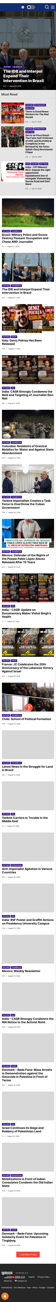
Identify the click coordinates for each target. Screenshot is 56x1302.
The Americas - (20, 1287)
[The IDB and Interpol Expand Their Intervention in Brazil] (28, 50)
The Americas (18, 67)
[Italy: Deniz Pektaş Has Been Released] (28, 318)
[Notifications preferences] (5, 1296)
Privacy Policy (44, 1277)
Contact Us (22, 1281)
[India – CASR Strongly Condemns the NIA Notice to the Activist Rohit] (28, 996)
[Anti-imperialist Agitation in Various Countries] (28, 847)
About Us (8, 1281)
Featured (7, 67)
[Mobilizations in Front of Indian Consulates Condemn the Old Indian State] (28, 1157)
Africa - (35, 1287)
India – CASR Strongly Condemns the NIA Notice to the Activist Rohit (28, 1020)
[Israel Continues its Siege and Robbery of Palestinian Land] (28, 1106)
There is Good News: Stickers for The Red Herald (37, 114)
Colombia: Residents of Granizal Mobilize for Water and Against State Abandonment (28, 449)
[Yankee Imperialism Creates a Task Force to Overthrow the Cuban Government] (28, 478)
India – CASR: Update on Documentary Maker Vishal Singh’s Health (26, 613)
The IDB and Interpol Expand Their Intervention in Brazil (23, 76)
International (40, 105)
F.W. (3, 349)
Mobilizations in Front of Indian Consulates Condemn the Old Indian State (27, 1182)
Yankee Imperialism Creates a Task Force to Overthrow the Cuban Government (26, 504)
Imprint (32, 1277)
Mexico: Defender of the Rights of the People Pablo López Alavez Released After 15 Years (25, 559)
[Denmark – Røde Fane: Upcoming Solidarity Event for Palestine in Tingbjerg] (28, 1211)
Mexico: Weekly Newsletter (21, 971)
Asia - (29, 1287)
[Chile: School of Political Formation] (28, 697)
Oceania (50, 1287)
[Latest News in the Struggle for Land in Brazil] (28, 744)
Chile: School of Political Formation (26, 719)
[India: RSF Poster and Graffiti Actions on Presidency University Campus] (28, 898)
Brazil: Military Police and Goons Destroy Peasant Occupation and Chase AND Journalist (25, 238)
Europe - (43, 1287)
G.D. (4, 86)
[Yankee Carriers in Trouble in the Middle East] (28, 795)
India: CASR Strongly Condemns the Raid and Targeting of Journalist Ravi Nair (27, 395)
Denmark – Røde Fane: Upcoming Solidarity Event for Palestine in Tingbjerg (25, 1237)
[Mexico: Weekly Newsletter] (28, 949)
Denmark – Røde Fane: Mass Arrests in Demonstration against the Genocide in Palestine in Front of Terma (27, 1075)
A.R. (26, 122)
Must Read (30, 108)
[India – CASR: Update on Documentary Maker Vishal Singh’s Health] (28, 587)
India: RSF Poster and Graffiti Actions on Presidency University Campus (28, 921)
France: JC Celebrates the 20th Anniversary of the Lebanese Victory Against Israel (27, 668)
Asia (27, 164)
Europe (14, 337)
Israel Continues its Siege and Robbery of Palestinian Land (23, 1129)
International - (7, 1287)
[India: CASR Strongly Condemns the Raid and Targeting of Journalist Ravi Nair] (28, 369)
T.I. (3, 246)
